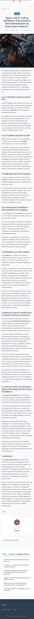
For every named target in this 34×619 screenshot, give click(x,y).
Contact (15, 609)
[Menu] (20, 1)
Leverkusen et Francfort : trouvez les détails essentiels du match (16, 566)
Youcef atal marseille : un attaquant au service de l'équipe (17, 589)
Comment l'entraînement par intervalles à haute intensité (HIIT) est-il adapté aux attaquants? (16, 572)
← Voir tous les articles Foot (10, 540)
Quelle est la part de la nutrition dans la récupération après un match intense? (15, 584)
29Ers (4, 604)
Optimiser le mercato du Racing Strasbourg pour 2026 (16, 560)
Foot (8, 8)
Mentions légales (6, 609)
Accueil (4, 8)
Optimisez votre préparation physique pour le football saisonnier (17, 578)
